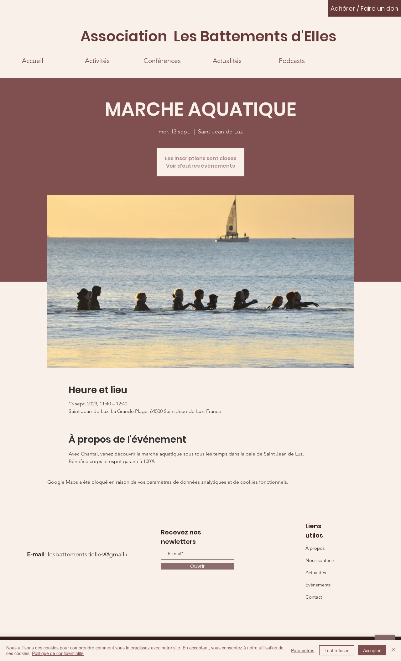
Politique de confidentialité (58, 653)
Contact (313, 597)
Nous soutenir (319, 560)
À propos (315, 548)
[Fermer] (393, 650)
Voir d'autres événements (200, 165)
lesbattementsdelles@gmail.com (93, 554)
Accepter (372, 650)
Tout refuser (337, 650)
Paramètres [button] (302, 650)
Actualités (315, 572)
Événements (318, 585)
